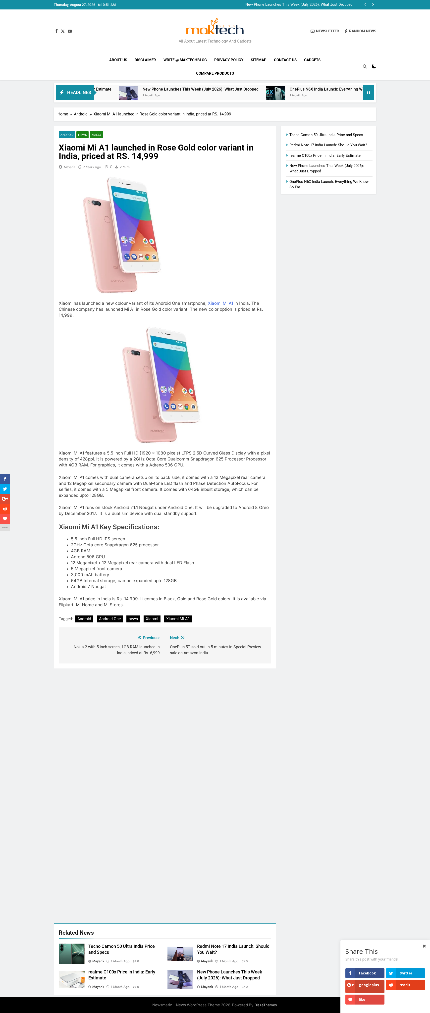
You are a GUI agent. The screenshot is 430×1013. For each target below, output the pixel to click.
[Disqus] (165, 730)
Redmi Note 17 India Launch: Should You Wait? (328, 145)
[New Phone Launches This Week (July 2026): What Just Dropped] (100, 95)
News (82, 135)
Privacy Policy (228, 60)
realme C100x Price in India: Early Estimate (325, 155)
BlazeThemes (266, 1005)
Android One (110, 618)
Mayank (69, 166)
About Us (118, 60)
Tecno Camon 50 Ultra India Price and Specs (326, 135)
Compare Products (215, 73)
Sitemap (259, 60)
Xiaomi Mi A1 (220, 303)
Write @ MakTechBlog (185, 60)
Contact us (285, 60)
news (133, 618)
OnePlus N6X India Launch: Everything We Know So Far (311, 89)
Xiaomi (97, 135)
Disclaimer (145, 60)
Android (66, 135)
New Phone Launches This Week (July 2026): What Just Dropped (298, 5)
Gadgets (312, 60)
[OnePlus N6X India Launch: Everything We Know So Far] (247, 95)
